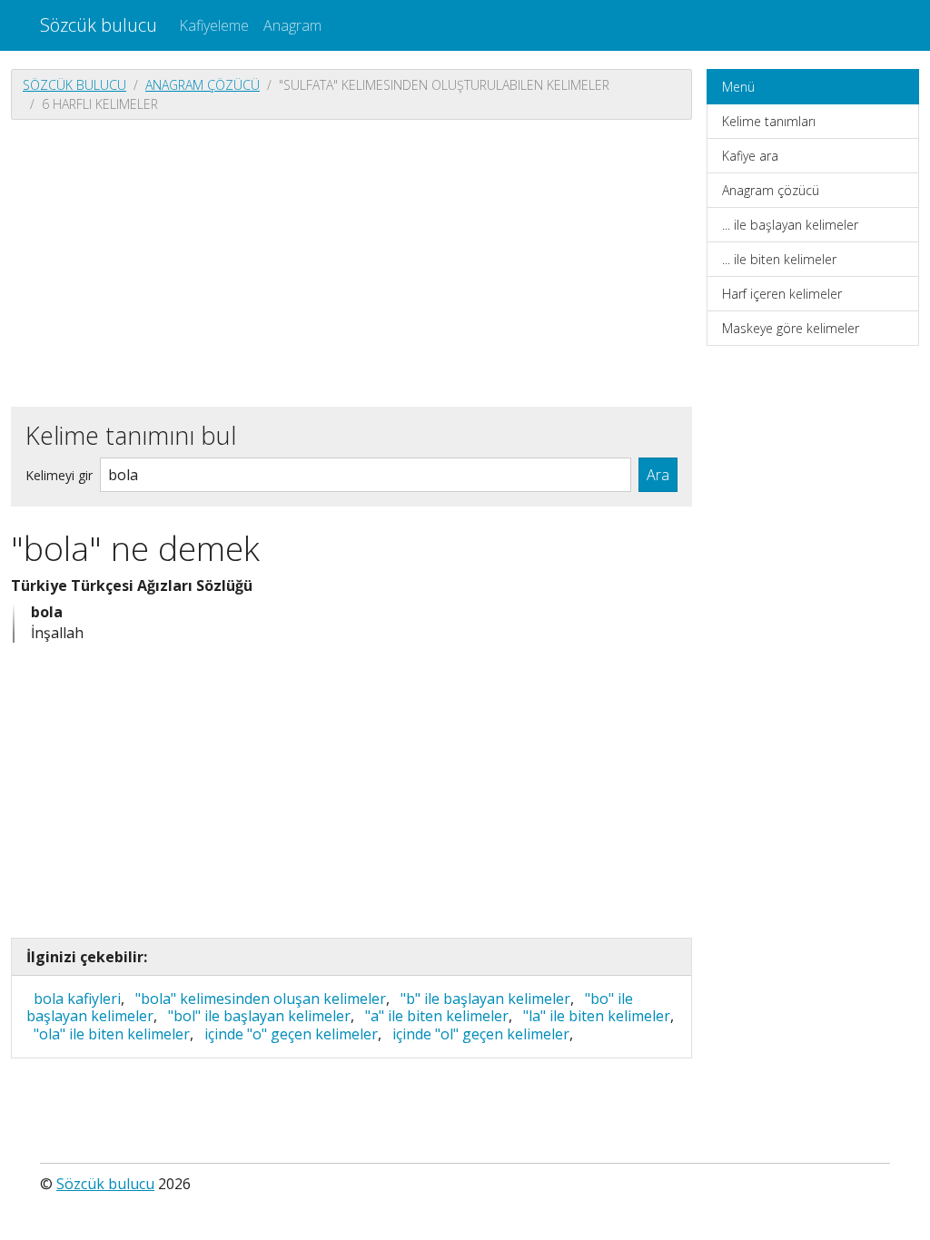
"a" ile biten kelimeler (437, 1016)
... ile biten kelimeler (779, 259)
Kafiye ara (750, 155)
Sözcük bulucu (98, 25)
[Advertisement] (351, 261)
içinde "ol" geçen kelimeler (480, 1034)
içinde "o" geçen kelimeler (291, 1034)
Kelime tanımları (769, 121)
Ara (658, 475)
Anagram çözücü (202, 84)
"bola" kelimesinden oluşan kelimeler (260, 999)
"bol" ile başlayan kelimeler (259, 1016)
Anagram (292, 25)
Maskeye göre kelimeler (790, 328)
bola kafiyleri (77, 999)
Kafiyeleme (214, 25)
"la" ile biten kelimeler (596, 1016)
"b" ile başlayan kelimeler (485, 999)
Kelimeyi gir (59, 475)
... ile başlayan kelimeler (790, 224)
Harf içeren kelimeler (782, 293)
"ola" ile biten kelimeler (112, 1034)
